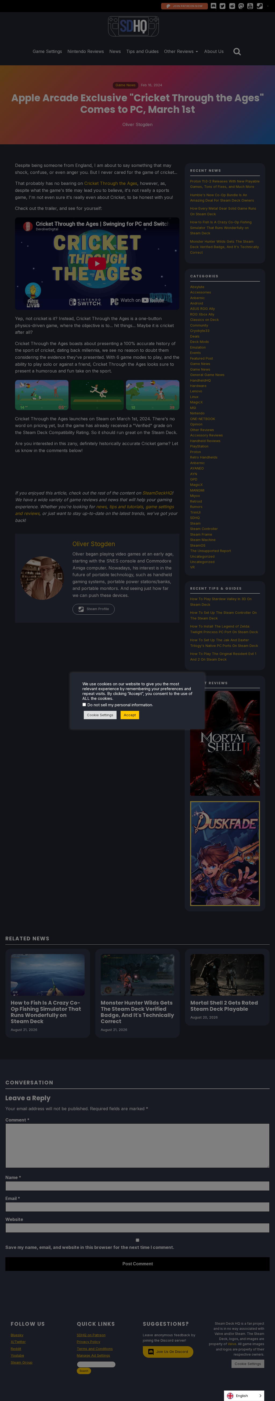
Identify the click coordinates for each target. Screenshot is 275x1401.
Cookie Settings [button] (100, 715)
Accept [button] (130, 715)
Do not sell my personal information (119, 705)
